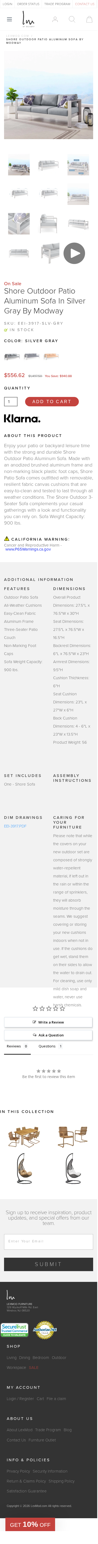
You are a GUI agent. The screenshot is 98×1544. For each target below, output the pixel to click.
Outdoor (59, 1357)
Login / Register (20, 1398)
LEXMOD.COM (17, 36)
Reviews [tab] (14, 1046)
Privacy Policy (18, 1471)
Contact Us (16, 1440)
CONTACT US (84, 4)
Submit (49, 1264)
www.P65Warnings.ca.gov (28, 549)
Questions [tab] (47, 1046)
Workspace (16, 1367)
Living (11, 1357)
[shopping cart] (87, 19)
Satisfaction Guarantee (27, 1491)
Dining (24, 1357)
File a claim (56, 1398)
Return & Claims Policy (26, 1481)
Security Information (50, 1471)
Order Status (28, 4)
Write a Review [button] (51, 1022)
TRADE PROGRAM (57, 4)
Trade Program (48, 1429)
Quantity (17, 388)
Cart (40, 1398)
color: (31, 340)
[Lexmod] (29, 19)
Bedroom (41, 1357)
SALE (34, 1367)
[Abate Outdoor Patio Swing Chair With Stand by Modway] (24, 1168)
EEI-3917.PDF (15, 826)
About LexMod (19, 1429)
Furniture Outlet (42, 1440)
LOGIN (7, 4)
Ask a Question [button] (51, 1035)
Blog (68, 1429)
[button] (30, 1524)
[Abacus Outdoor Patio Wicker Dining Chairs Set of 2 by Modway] (73, 1136)
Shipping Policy (62, 1481)
